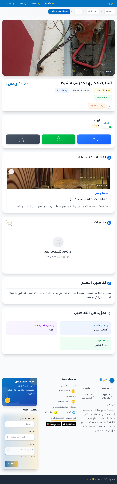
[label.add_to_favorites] (109, 105)
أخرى (78, 11)
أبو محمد (94, 120)
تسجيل (33, 3)
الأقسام (48, 3)
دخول (21, 3)
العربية (8, 3)
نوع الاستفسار (27, 419)
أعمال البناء (93, 11)
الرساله (31, 445)
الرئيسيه (109, 11)
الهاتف (31, 432)
